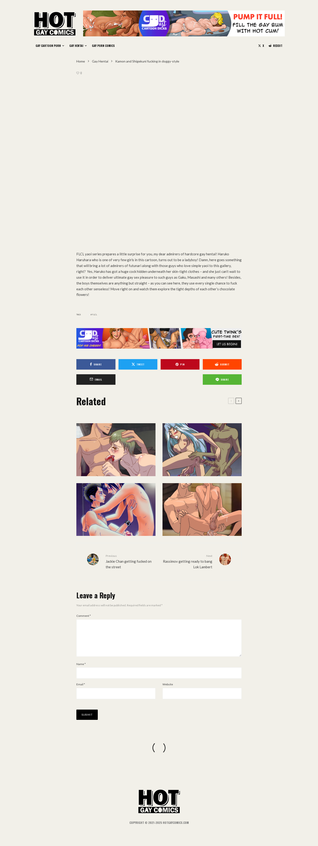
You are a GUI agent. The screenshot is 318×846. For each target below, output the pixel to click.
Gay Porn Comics (103, 46)
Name (81, 664)
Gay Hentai (76, 46)
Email (80, 684)
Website (167, 684)
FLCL (94, 314)
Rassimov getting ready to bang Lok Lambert (187, 561)
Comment (83, 615)
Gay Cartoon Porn (48, 46)
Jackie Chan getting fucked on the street (129, 561)
